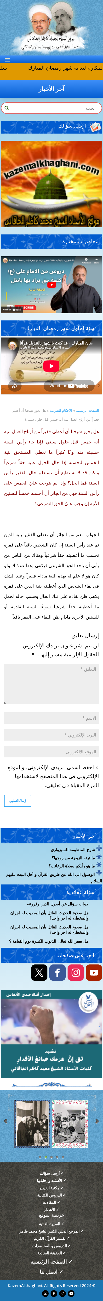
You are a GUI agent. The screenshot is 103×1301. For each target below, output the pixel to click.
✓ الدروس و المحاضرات (51, 1245)
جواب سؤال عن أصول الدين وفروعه (58, 904)
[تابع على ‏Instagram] (76, 972)
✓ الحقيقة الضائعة (51, 1253)
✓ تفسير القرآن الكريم (51, 1238)
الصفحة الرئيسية (87, 410)
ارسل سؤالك (72, 126)
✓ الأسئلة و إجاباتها (51, 1180)
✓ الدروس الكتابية (51, 1195)
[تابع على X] (39, 972)
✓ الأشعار (51, 1209)
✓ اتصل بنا (51, 1271)
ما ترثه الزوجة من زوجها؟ (73, 858)
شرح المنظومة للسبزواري (73, 850)
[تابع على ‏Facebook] (57, 972)
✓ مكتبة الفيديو (51, 1188)
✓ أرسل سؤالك (52, 1173)
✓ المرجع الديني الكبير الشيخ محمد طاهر (51, 1231)
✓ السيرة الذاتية (51, 1223)
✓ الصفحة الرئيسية (51, 1261)
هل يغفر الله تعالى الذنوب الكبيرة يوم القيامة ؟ (49, 941)
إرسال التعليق (17, 800)
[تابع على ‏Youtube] (94, 972)
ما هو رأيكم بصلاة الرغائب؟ (72, 866)
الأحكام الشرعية (61, 410)
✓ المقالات (51, 1202)
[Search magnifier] (6, 108)
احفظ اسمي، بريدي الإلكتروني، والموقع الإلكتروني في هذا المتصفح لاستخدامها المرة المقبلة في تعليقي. (53, 776)
